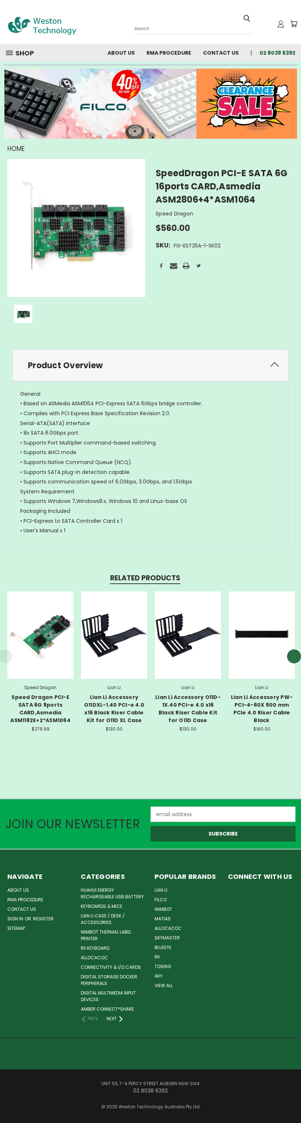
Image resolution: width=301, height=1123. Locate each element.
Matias (163, 919)
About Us (121, 53)
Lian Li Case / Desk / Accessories (103, 919)
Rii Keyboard (95, 948)
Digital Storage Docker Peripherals (109, 980)
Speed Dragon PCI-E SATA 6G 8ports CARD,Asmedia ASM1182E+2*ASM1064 (40, 708)
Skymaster (167, 938)
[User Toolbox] (280, 24)
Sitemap (16, 928)
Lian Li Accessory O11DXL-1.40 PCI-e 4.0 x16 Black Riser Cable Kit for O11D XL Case (114, 708)
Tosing (163, 966)
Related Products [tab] (145, 578)
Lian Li (161, 890)
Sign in (15, 919)
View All (164, 985)
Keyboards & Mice (101, 906)
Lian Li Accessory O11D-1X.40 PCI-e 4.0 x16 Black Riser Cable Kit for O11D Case (188, 708)
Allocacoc (168, 928)
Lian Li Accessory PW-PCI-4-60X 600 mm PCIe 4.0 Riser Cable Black (262, 708)
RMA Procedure (168, 53)
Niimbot (163, 909)
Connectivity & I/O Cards (111, 967)
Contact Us (221, 53)
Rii (157, 957)
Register (43, 919)
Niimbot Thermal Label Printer (106, 935)
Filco (161, 899)
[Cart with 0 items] (293, 24)
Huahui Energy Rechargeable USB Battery (112, 893)
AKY (159, 976)
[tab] (150, 365)
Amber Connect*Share (107, 1009)
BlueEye (163, 947)
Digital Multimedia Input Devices (108, 996)
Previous (290, 1100)
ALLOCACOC (94, 957)
